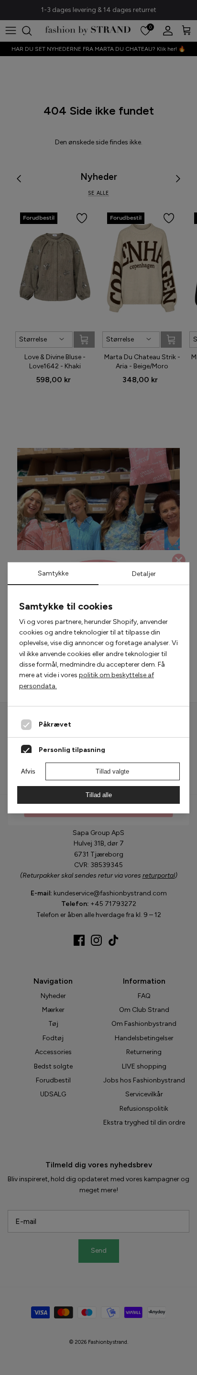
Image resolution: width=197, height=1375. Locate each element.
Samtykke (53, 573)
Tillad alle (99, 795)
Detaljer (144, 574)
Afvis (28, 771)
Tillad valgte (112, 771)
